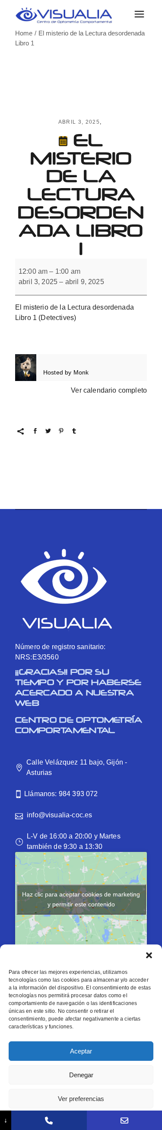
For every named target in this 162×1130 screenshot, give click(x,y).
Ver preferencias (81, 1098)
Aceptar (81, 1051)
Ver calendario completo (109, 390)
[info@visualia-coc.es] (124, 1120)
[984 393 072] (48, 1120)
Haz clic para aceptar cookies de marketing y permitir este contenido (81, 899)
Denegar (81, 1075)
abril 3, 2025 (79, 122)
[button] (149, 955)
